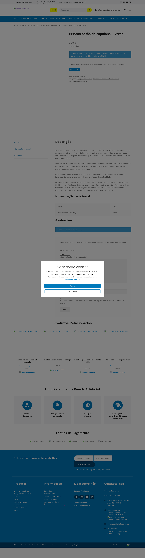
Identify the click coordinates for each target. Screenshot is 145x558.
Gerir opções (72, 291)
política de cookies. (72, 280)
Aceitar (72, 286)
